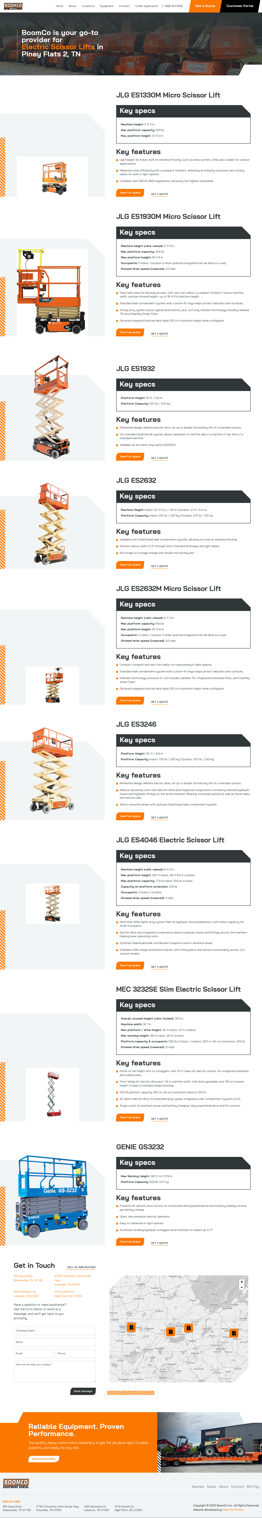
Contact (237, 1487)
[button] (188, 1328)
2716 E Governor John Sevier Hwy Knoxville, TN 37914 (73, 1280)
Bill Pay (253, 1487)
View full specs (130, 192)
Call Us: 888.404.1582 (81, 1267)
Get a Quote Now (43, 1459)
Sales (211, 1487)
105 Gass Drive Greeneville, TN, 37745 (28, 1278)
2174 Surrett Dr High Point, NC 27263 (68, 1294)
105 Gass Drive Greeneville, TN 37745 (17, 1508)
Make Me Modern (233, 1510)
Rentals (198, 1487)
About (223, 1487)
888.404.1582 (11, 1502)
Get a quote (159, 194)
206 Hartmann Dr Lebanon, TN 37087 (26, 1294)
